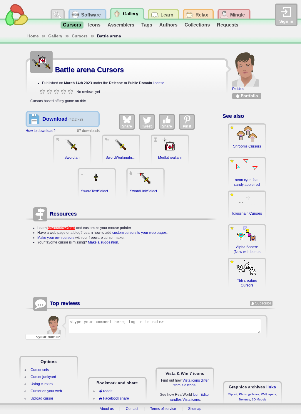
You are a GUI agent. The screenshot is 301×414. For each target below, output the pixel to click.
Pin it (187, 126)
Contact (132, 409)
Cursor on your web (46, 391)
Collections (197, 24)
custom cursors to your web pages (139, 233)
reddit (107, 391)
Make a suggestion (103, 242)
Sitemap (194, 409)
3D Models (259, 399)
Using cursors (42, 384)
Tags (146, 24)
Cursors (72, 24)
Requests (227, 24)
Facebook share (116, 398)
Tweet (147, 126)
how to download (61, 228)
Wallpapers (268, 394)
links (271, 387)
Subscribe (263, 303)
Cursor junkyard (43, 377)
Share (127, 126)
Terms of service (163, 409)
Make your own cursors (55, 238)
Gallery (55, 36)
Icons (94, 24)
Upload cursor (42, 398)
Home (33, 36)
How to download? (41, 131)
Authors (168, 24)
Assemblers (121, 24)
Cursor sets (40, 370)
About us (107, 409)
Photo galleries (249, 394)
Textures (244, 399)
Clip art (232, 394)
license (158, 83)
